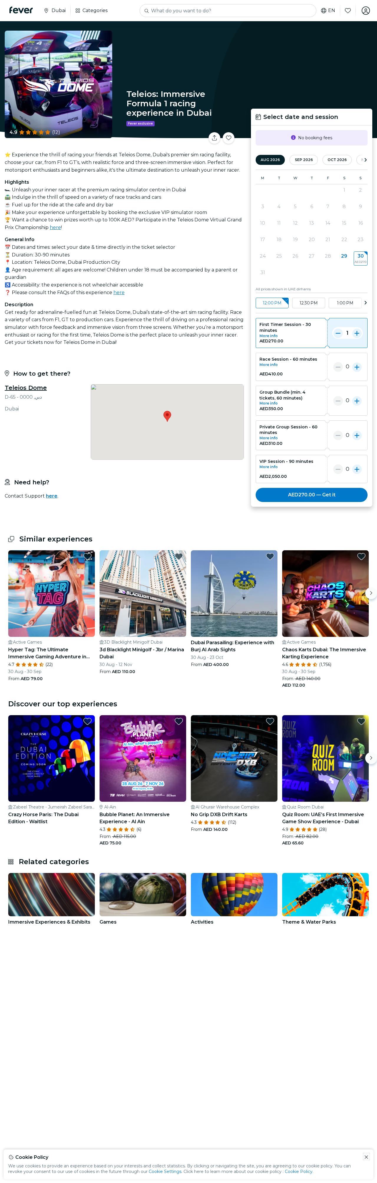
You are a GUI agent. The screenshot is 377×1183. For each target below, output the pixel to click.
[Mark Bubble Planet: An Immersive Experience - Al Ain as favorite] (179, 721)
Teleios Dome (26, 387)
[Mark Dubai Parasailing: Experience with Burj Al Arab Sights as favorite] (270, 556)
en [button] (331, 10)
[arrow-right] (365, 160)
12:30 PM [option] (309, 303)
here (55, 227)
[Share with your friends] (214, 138)
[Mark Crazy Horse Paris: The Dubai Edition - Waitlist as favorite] (87, 721)
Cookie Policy (298, 1171)
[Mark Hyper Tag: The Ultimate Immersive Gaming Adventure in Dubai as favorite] (87, 556)
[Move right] (371, 593)
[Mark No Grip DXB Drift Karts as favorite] (270, 721)
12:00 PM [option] (272, 303)
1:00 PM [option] (345, 303)
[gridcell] (361, 258)
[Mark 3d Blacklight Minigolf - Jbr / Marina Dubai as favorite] (179, 556)
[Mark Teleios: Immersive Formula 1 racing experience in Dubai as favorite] (228, 138)
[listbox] (312, 303)
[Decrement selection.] (338, 333)
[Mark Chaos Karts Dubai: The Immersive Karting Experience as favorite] (361, 556)
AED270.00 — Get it (311, 495)
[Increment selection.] (357, 333)
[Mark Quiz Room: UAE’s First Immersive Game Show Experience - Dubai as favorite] (361, 721)
